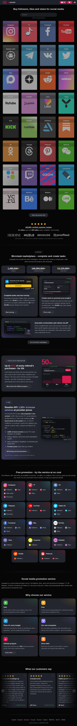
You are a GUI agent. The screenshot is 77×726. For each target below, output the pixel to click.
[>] (74, 691)
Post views (9, 497)
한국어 (58, 720)
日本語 (63, 720)
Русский (26, 720)
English (14, 720)
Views (33, 493)
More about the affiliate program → (18, 386)
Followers (9, 489)
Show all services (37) (38, 215)
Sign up (68, 370)
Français (32, 720)
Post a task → (48, 312)
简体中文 (51, 720)
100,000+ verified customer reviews (38, 227)
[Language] (75, 2)
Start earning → (11, 312)
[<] (3, 691)
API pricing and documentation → (18, 451)
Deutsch (39, 720)
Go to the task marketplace (38, 342)
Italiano (45, 720)
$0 (64, 2)
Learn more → (9, 652)
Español (20, 720)
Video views (9, 493)
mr (11, 2)
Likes (19, 489)
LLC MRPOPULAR (42, 723)
